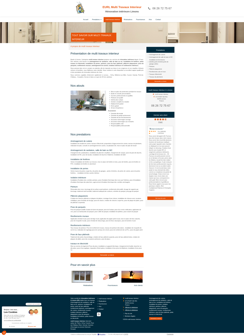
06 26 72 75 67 (162, 8)
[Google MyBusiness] (99, 314)
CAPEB (126, 334)
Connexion (170, 334)
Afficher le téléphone (131, 307)
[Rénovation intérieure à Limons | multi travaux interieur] (80, 7)
